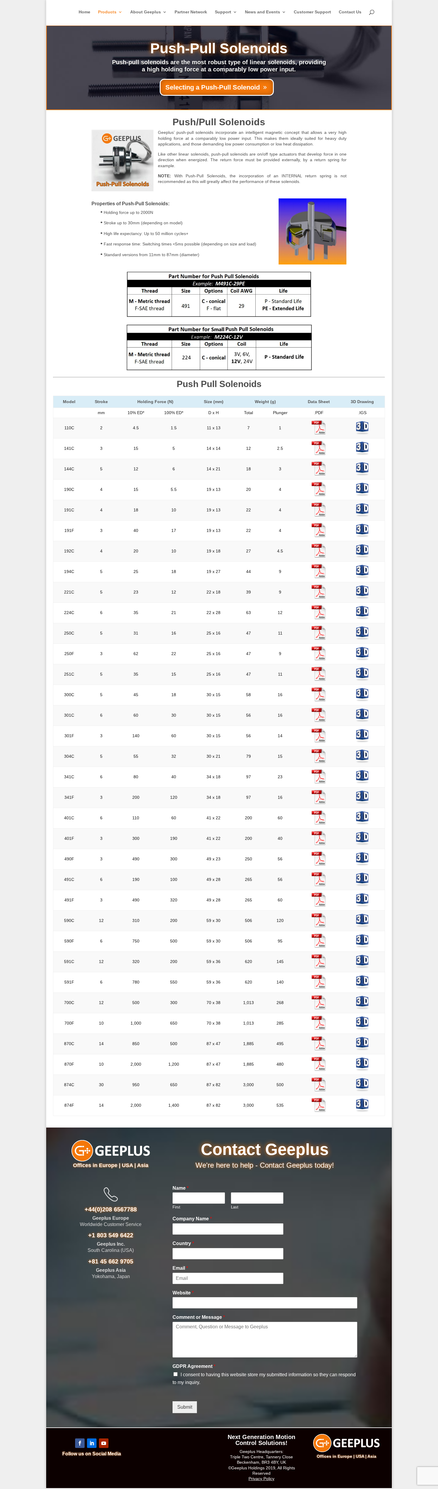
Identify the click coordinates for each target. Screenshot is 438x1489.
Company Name (192, 1218)
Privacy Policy (261, 1478)
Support (223, 12)
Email (180, 1268)
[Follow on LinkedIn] (92, 1443)
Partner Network (191, 12)
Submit (184, 1407)
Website (183, 1292)
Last (234, 1207)
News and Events (262, 12)
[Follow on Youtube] (103, 1443)
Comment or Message (199, 1317)
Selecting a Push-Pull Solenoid (212, 87)
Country (183, 1243)
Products (107, 12)
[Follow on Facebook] (80, 1443)
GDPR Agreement (194, 1366)
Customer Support (312, 12)
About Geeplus (145, 12)
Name (181, 1188)
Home (84, 12)
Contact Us (350, 12)
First (176, 1207)
